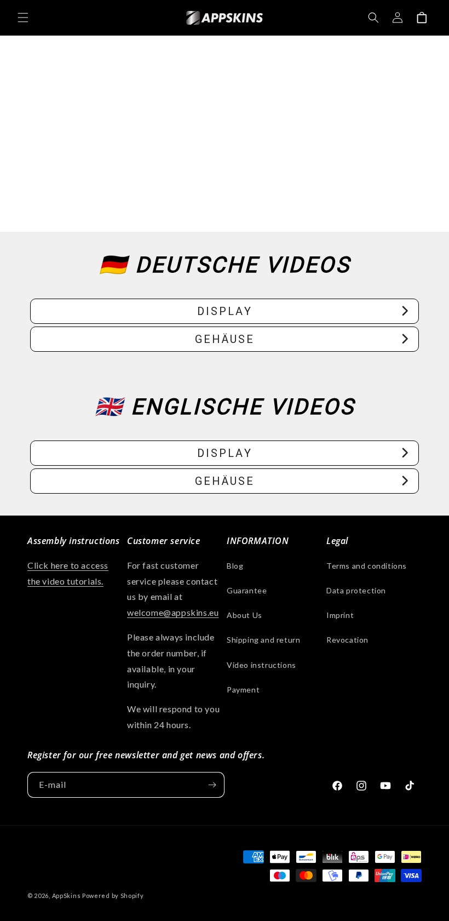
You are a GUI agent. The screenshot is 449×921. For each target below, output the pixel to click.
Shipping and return (263, 639)
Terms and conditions (366, 565)
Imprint (340, 615)
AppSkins (66, 895)
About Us (244, 615)
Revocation (347, 639)
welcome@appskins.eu (172, 612)
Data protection (356, 590)
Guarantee (247, 590)
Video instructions (261, 665)
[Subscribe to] (212, 785)
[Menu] (23, 17)
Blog (235, 565)
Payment (243, 689)
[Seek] (373, 17)
